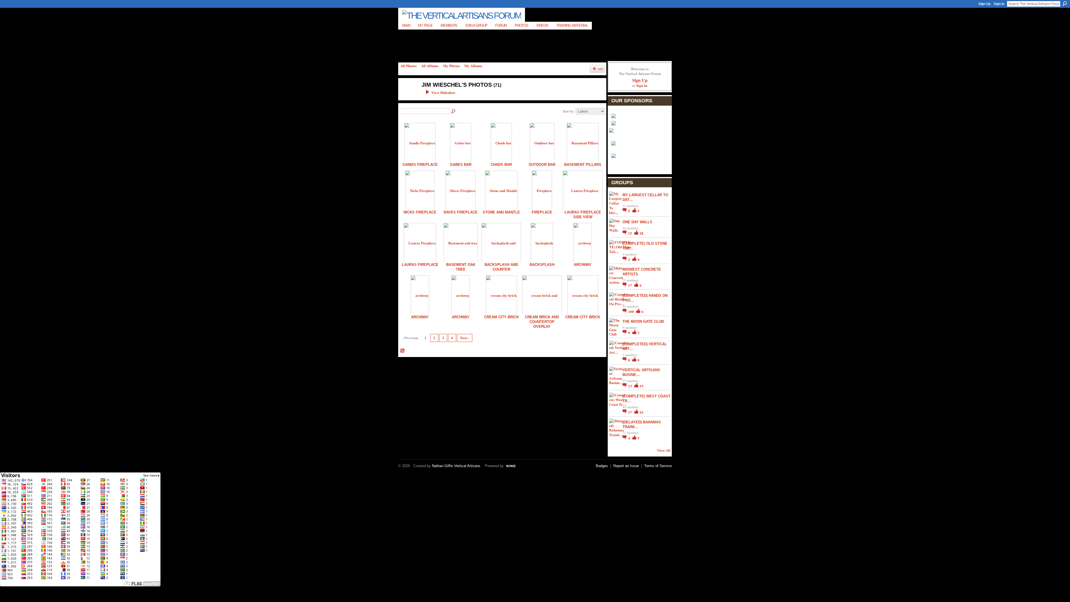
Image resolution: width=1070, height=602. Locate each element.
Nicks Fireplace (419, 212)
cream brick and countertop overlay (542, 322)
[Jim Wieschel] (407, 96)
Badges (602, 466)
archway (583, 265)
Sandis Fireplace (420, 164)
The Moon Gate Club (643, 321)
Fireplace (542, 212)
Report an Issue (626, 466)
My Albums (473, 65)
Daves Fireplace (461, 212)
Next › (464, 337)
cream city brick (501, 317)
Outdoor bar (542, 164)
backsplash (542, 265)
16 (641, 412)
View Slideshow (443, 92)
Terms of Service (658, 466)
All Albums (430, 65)
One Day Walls (637, 222)
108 (631, 311)
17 (630, 285)
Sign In (999, 4)
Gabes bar (460, 164)
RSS (402, 350)
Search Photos (453, 111)
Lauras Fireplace (420, 265)
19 (641, 386)
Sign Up (984, 4)
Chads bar (501, 164)
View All (663, 450)
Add (600, 69)
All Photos (408, 65)
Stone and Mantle (501, 212)
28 (641, 233)
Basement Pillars (582, 164)
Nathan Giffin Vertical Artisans (456, 466)
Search (1064, 3)
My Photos (451, 65)
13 (630, 386)
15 (630, 233)
